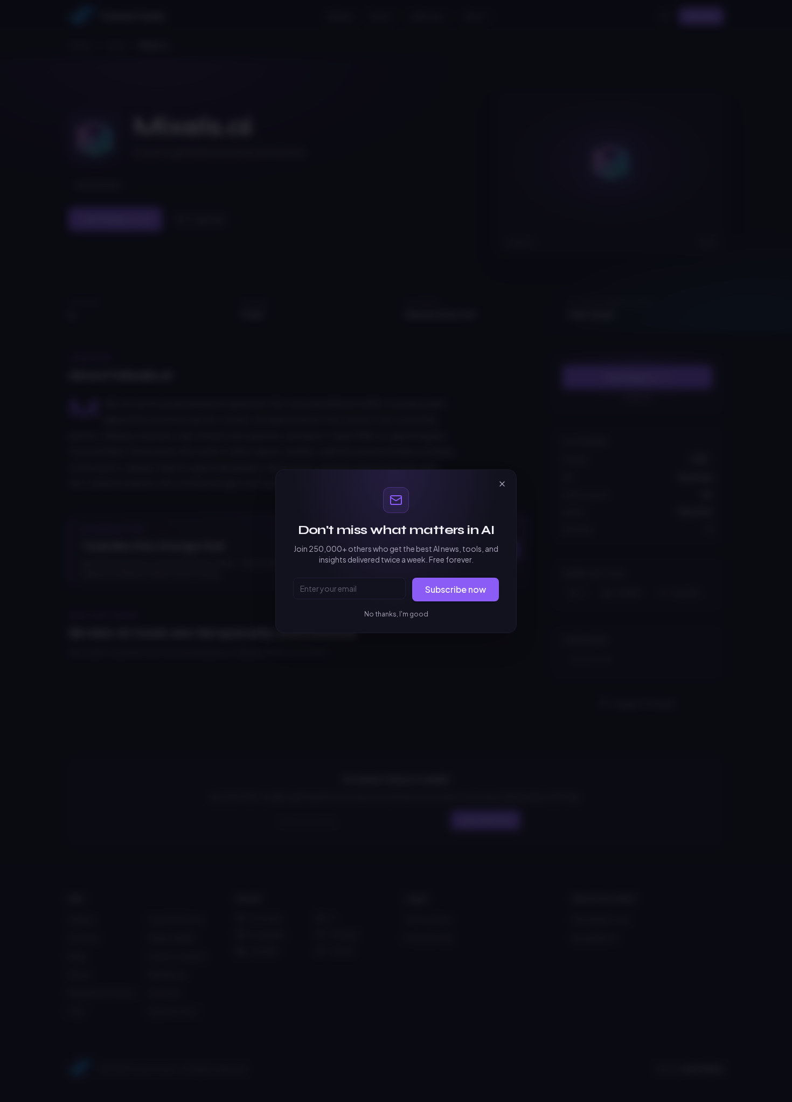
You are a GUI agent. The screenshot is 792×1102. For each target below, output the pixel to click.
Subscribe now (455, 589)
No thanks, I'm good (396, 614)
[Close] (502, 483)
